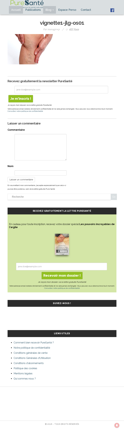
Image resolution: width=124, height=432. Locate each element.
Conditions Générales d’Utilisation (32, 358)
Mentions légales (23, 373)
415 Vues (74, 29)
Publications (33, 9)
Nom (10, 166)
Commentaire (16, 129)
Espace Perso (67, 9)
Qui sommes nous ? (25, 378)
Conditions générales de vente (30, 352)
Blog (48, 9)
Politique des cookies (25, 368)
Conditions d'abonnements (29, 363)
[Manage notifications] (116, 425)
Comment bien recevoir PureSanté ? (34, 342)
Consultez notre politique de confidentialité (25, 111)
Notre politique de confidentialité (32, 347)
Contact (86, 9)
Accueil (16, 9)
